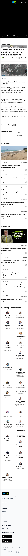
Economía (23, 35)
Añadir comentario (20, 133)
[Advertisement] (14, 19)
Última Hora (6, 35)
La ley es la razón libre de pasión (11, 299)
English (3, 513)
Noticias (15, 35)
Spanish (4, 511)
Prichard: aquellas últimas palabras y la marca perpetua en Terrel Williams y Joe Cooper (14, 287)
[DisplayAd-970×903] (14, 46)
